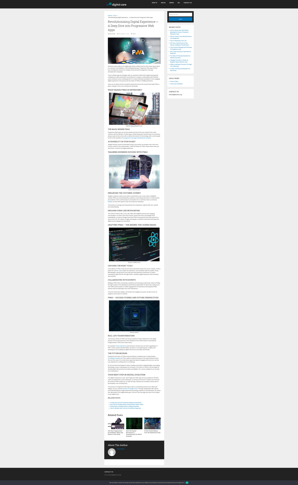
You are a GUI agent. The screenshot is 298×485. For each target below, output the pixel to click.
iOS (179, 2)
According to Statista (114, 358)
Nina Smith (112, 34)
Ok (187, 482)
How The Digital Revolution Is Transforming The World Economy (134, 433)
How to (154, 2)
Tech (134, 34)
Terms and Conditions (176, 84)
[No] (296, 482)
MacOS (163, 2)
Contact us (188, 2)
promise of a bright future (130, 388)
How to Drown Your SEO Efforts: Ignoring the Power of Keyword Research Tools (179, 32)
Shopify (110, 201)
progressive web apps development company (137, 138)
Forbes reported (120, 346)
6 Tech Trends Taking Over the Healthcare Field (152, 431)
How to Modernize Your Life (178, 40)
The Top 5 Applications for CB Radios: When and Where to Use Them (115, 432)
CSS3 (120, 270)
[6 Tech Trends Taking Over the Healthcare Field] (152, 423)
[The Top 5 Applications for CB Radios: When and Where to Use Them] (116, 423)
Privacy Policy (174, 81)
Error (171, 2)
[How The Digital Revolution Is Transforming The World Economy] (134, 423)
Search (180, 19)
